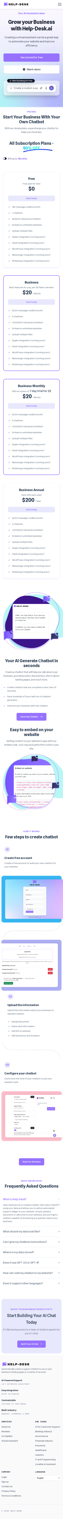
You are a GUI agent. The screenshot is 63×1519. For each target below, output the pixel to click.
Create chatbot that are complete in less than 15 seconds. (31, 689)
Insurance (40, 1445)
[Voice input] (46, 88)
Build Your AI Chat (29, 1344)
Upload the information (23, 1005)
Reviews (5, 1431)
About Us (6, 1427)
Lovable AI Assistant (45, 1464)
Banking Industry (43, 1431)
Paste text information (23, 1026)
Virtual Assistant (9, 1441)
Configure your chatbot (20, 1073)
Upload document (20, 1021)
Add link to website (20, 1031)
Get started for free (32, 57)
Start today (31, 198)
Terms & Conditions (11, 1495)
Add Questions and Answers (25, 1035)
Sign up (5, 1481)
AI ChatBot (6, 1436)
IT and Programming (45, 1459)
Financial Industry (44, 1441)
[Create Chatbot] (51, 88)
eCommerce (41, 1436)
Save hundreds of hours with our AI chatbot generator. (29, 698)
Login (4, 1477)
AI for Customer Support (47, 1427)
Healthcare (40, 1450)
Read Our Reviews (32, 1162)
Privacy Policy (8, 1491)
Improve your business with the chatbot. (27, 705)
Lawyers (39, 1455)
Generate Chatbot (29, 717)
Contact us (6, 1486)
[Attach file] (41, 88)
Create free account (18, 858)
